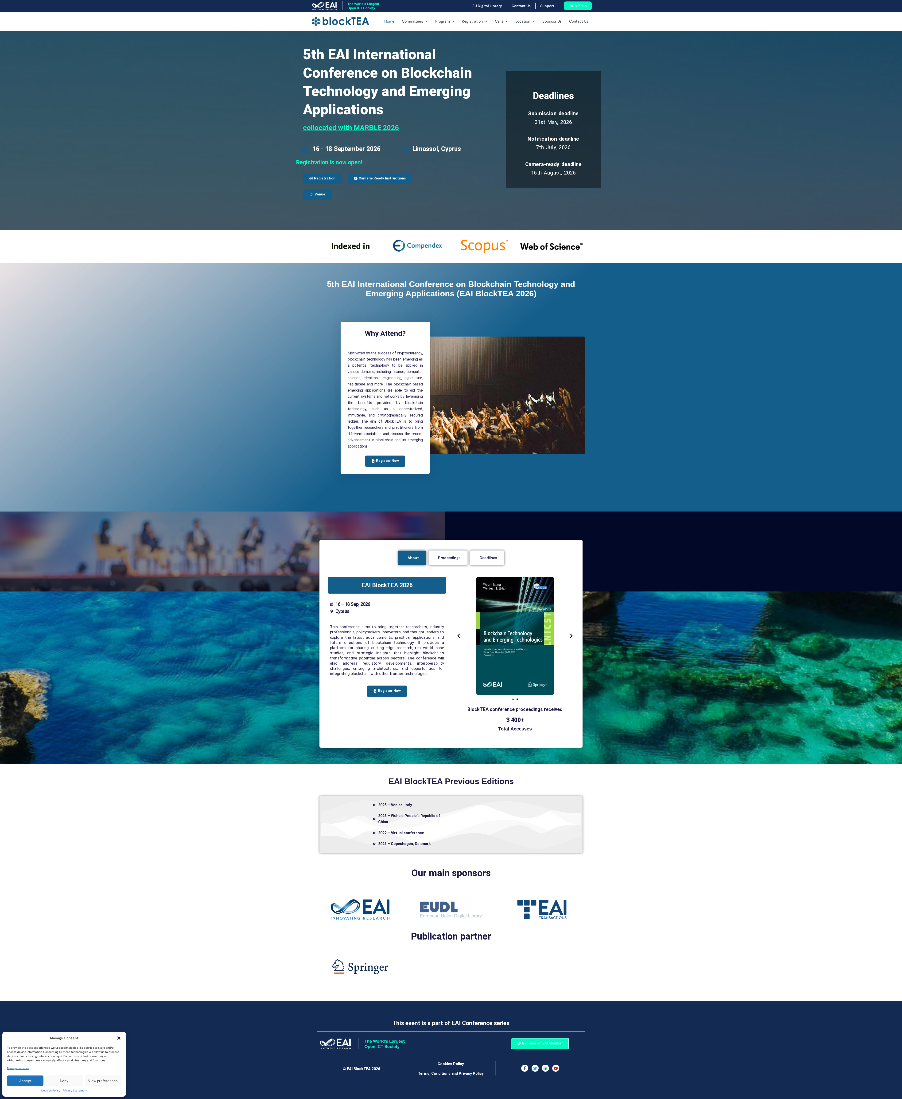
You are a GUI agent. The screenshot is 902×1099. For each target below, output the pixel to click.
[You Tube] (555, 1068)
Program (442, 21)
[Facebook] (524, 1068)
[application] (425, 21)
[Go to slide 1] (513, 699)
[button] (119, 1038)
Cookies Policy (50, 1090)
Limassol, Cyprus (436, 149)
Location (522, 21)
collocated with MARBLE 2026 (351, 127)
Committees (412, 21)
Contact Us (578, 21)
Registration (472, 21)
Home (389, 21)
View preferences (103, 1081)
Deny (64, 1081)
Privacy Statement (75, 1090)
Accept (25, 1081)
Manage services (18, 1068)
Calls (499, 21)
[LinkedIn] (545, 1068)
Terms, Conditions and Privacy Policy (451, 1073)
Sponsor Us (552, 21)
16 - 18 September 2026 (346, 149)
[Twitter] (535, 1068)
